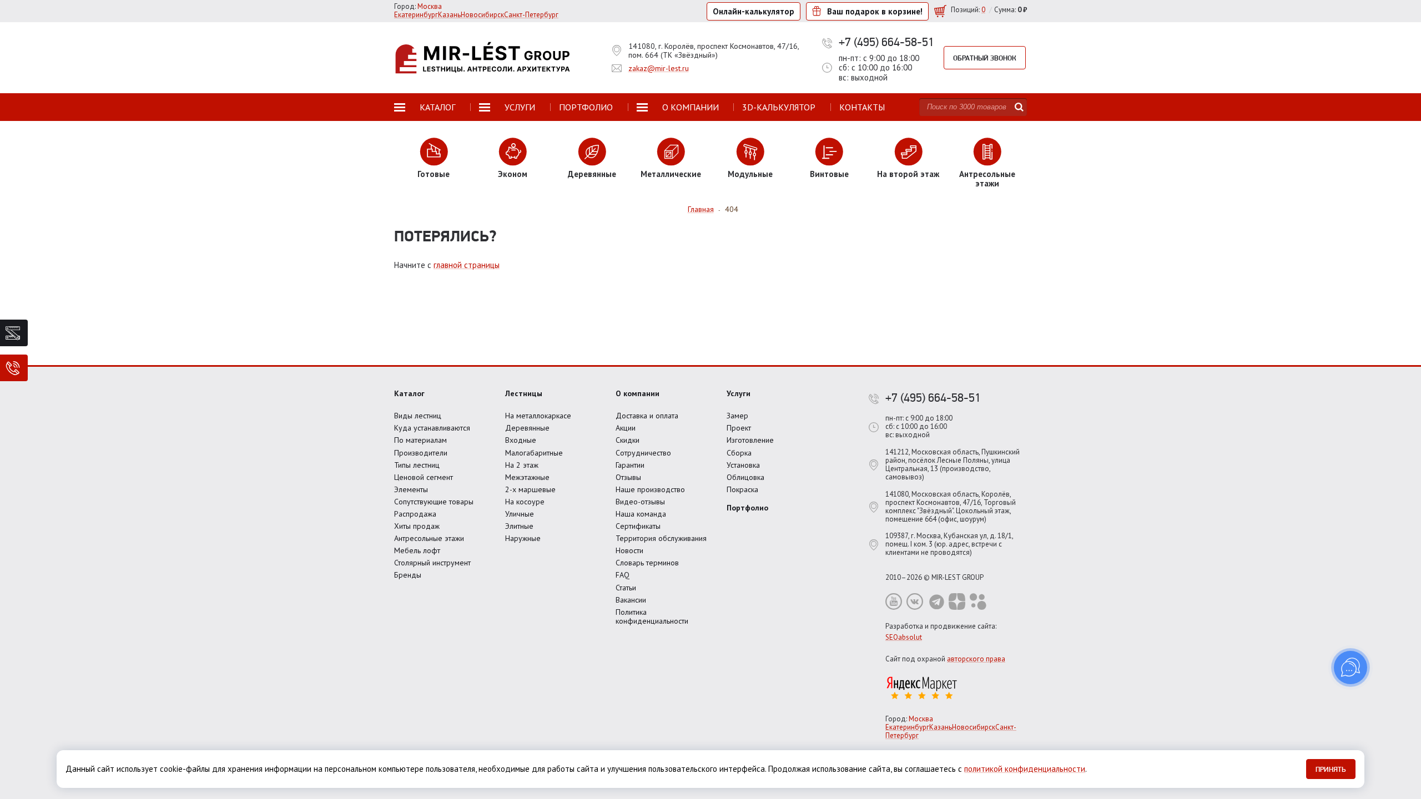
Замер (737, 416)
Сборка (739, 453)
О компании (637, 393)
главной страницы (467, 265)
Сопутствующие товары (433, 502)
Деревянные (527, 428)
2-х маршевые (530, 489)
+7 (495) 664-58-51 (886, 41)
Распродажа (415, 514)
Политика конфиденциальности (652, 616)
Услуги (738, 393)
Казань (449, 14)
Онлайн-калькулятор (753, 11)
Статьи (626, 588)
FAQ (622, 575)
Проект (739, 428)
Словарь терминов (647, 563)
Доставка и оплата (647, 416)
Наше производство (650, 489)
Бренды (407, 575)
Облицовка (745, 477)
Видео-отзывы (640, 502)
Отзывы (628, 477)
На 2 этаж (521, 465)
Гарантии (630, 465)
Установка (743, 465)
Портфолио (747, 508)
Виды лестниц (417, 416)
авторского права (976, 659)
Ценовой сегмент (423, 477)
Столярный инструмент (432, 563)
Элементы (411, 489)
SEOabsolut (903, 637)
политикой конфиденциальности (1024, 768)
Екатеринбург (416, 14)
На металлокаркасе (538, 416)
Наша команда (641, 514)
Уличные (519, 514)
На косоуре (525, 502)
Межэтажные (527, 477)
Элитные (519, 526)
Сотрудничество (643, 453)
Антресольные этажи (429, 538)
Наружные (523, 538)
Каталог (409, 393)
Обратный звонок (984, 57)
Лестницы (523, 393)
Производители (420, 453)
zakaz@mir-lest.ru (658, 68)
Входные (520, 440)
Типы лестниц (417, 465)
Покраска (742, 489)
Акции (626, 428)
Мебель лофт (417, 550)
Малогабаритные (534, 453)
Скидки (627, 440)
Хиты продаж (417, 526)
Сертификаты (638, 526)
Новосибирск (482, 14)
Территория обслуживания (661, 538)
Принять (1331, 769)
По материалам (420, 440)
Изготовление (750, 440)
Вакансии (631, 600)
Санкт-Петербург (531, 14)
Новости (629, 550)
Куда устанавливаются (432, 428)
